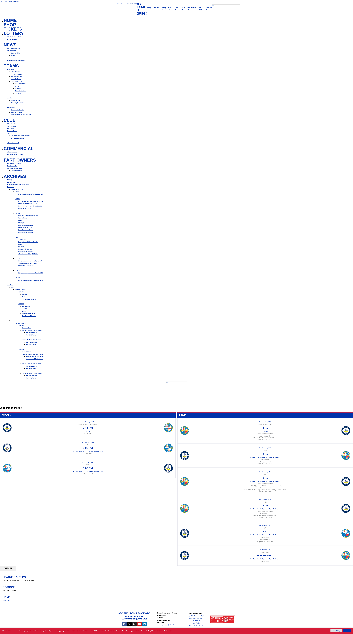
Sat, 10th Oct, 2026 (88, 442)
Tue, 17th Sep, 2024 (265, 525)
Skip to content (5, 1)
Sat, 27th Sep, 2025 (265, 472)
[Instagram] (134, 624)
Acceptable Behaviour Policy (195, 616)
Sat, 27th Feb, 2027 (88, 462)
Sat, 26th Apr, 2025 (265, 499)
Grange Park (7, 600)
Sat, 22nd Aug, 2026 (265, 422)
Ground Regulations (195, 618)
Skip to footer (15, 1)
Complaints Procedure (195, 625)
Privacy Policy (195, 623)
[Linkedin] (144, 624)
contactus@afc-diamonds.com (172, 625)
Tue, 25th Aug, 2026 (88, 422)
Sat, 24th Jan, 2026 (265, 448)
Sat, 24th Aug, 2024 (265, 549)
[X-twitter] (129, 624)
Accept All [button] (347, 631)
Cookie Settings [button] (336, 631)
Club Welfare (195, 621)
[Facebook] (124, 624)
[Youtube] (139, 624)
